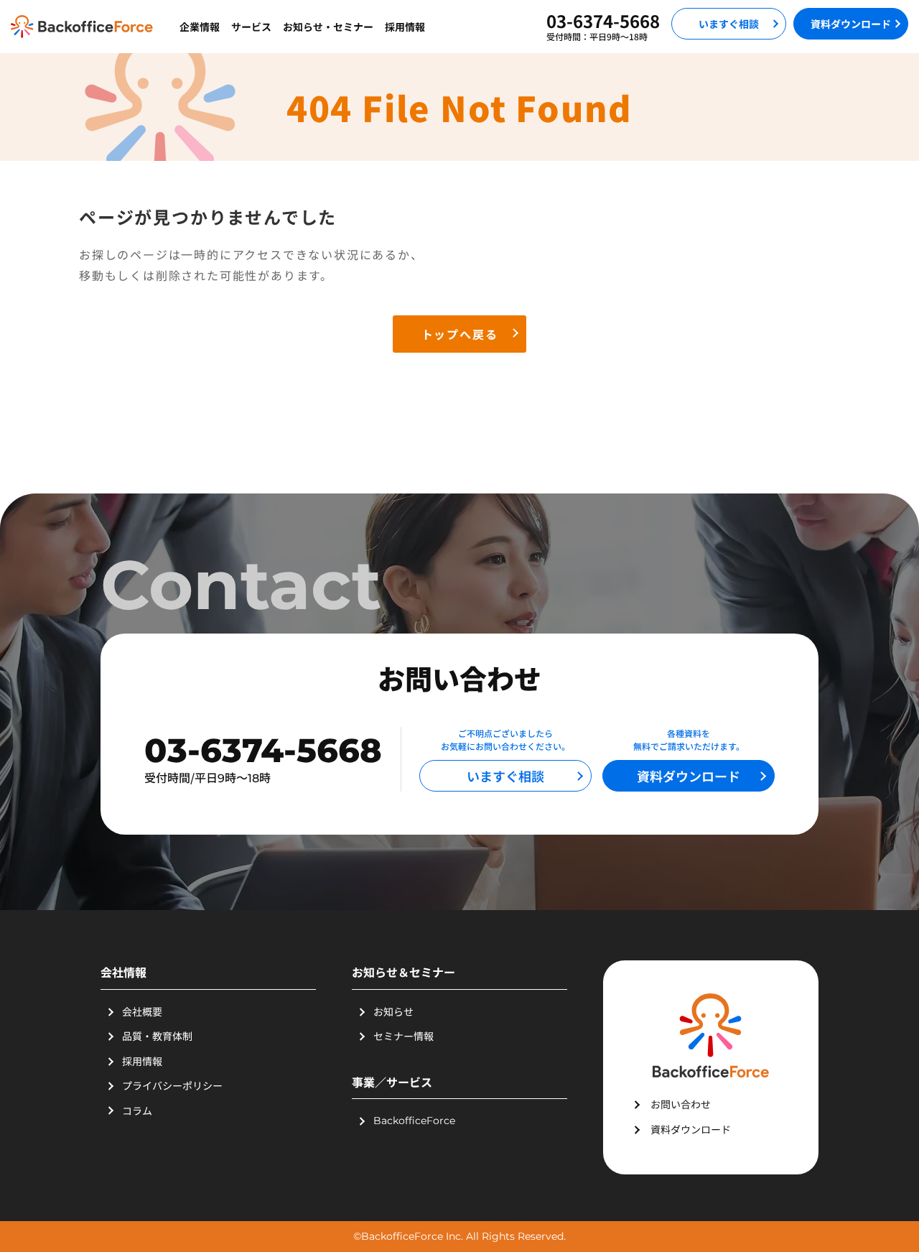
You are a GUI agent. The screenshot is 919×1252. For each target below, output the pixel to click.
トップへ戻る (459, 334)
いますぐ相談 (729, 24)
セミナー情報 (403, 1036)
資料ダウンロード (851, 24)
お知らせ (393, 1011)
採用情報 (405, 26)
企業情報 (199, 26)
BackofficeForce (414, 1120)
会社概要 (142, 1011)
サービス (251, 26)
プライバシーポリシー (172, 1085)
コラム (137, 1110)
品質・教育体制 (157, 1036)
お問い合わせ (680, 1104)
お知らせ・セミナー (328, 26)
